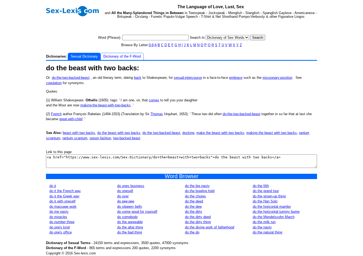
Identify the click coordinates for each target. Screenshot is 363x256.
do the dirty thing (198, 222)
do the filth (261, 186)
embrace (235, 78)
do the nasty (262, 227)
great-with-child (70, 119)
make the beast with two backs (220, 133)
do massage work (63, 207)
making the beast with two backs (271, 133)
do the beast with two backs (118, 133)
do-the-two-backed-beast (71, 78)
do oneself (125, 191)
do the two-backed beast (161, 133)
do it (52, 186)
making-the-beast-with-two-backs (105, 105)
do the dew (193, 207)
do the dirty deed (198, 217)
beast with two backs (79, 133)
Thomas (156, 114)
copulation (54, 83)
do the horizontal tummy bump (276, 212)
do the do (192, 232)
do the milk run (264, 222)
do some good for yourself (137, 212)
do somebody (127, 217)
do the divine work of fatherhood (209, 227)
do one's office (60, 232)
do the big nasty (197, 186)
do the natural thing (267, 232)
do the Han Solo (265, 201)
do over (123, 196)
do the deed (194, 201)
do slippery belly (129, 207)
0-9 (151, 45)
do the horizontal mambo (272, 207)
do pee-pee (125, 201)
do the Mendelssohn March (273, 217)
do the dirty (193, 212)
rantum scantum (74, 138)
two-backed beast (126, 138)
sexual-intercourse (188, 78)
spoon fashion (100, 138)
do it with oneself (62, 201)
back (137, 78)
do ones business (130, 186)
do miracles (58, 217)
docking (188, 133)
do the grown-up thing (269, 196)
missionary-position (277, 78)
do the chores (195, 196)
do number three (61, 222)
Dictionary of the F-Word (122, 56)
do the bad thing (129, 232)
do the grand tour (266, 191)
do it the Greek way (64, 196)
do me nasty (59, 212)
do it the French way (65, 191)
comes (154, 100)
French (56, 114)
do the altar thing (130, 227)
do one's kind (59, 227)
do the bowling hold (199, 191)
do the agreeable (130, 222)
